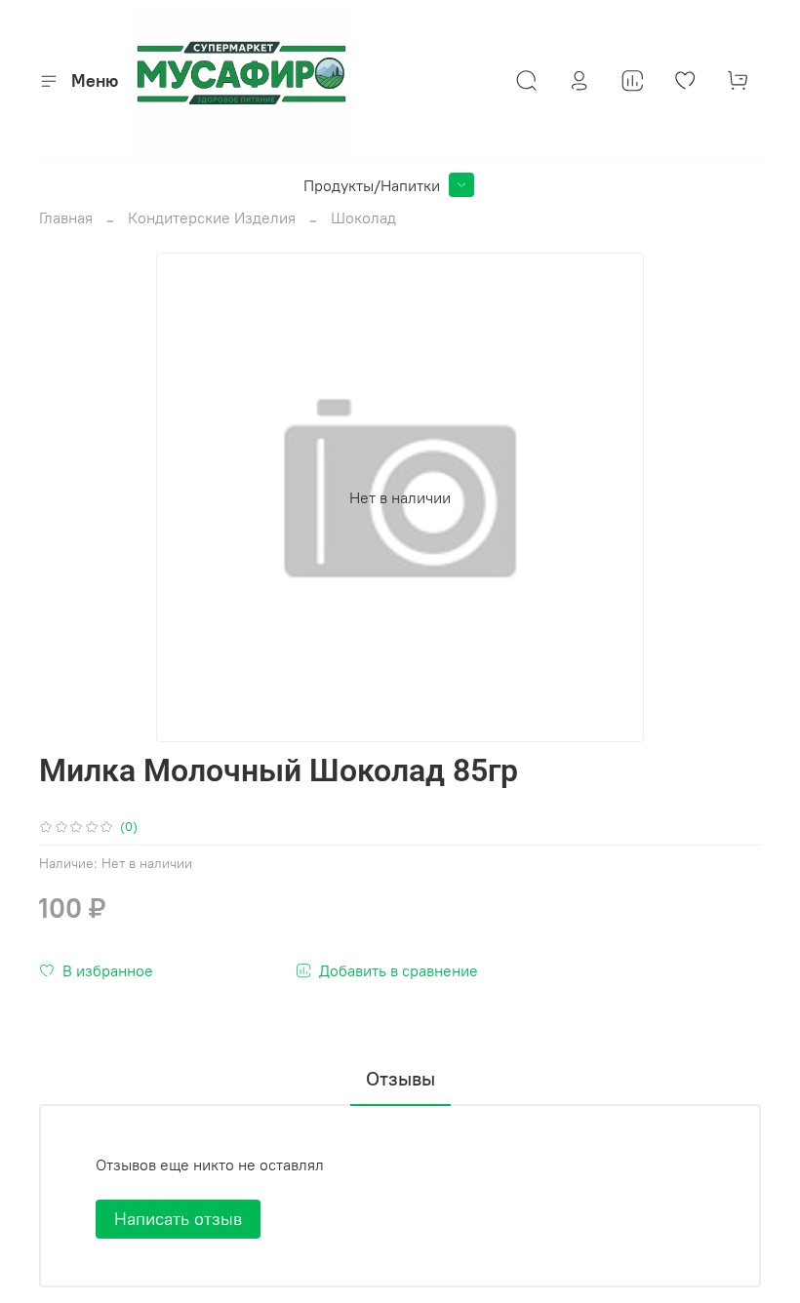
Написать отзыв (178, 1218)
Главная (66, 217)
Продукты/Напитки (371, 185)
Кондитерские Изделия (212, 217)
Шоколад (363, 217)
